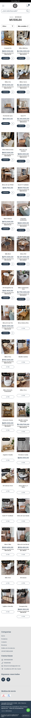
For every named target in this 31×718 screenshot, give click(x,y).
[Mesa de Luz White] (12, 192)
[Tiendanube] (6, 711)
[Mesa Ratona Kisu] (12, 159)
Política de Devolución (8, 648)
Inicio (11, 17)
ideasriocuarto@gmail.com (12, 666)
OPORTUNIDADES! (7, 651)
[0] (27, 6)
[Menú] (3, 5)
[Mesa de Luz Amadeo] (28, 161)
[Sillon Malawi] (12, 228)
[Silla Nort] (12, 264)
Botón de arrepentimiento (17, 708)
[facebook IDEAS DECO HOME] (8, 679)
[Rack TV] (28, 126)
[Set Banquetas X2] (12, 297)
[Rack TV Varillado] (28, 195)
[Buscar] (27, 11)
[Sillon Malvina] (28, 58)
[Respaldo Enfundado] (28, 230)
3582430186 (7, 662)
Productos (4, 639)
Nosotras (4, 645)
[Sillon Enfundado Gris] (28, 299)
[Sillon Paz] (12, 92)
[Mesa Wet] (28, 264)
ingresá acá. (4, 708)
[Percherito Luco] (12, 123)
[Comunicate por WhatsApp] (28, 710)
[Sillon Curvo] (28, 92)
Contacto (4, 642)
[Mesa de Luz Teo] (12, 333)
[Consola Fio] (12, 58)
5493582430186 (8, 659)
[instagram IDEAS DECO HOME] (3, 679)
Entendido (26, 715)
